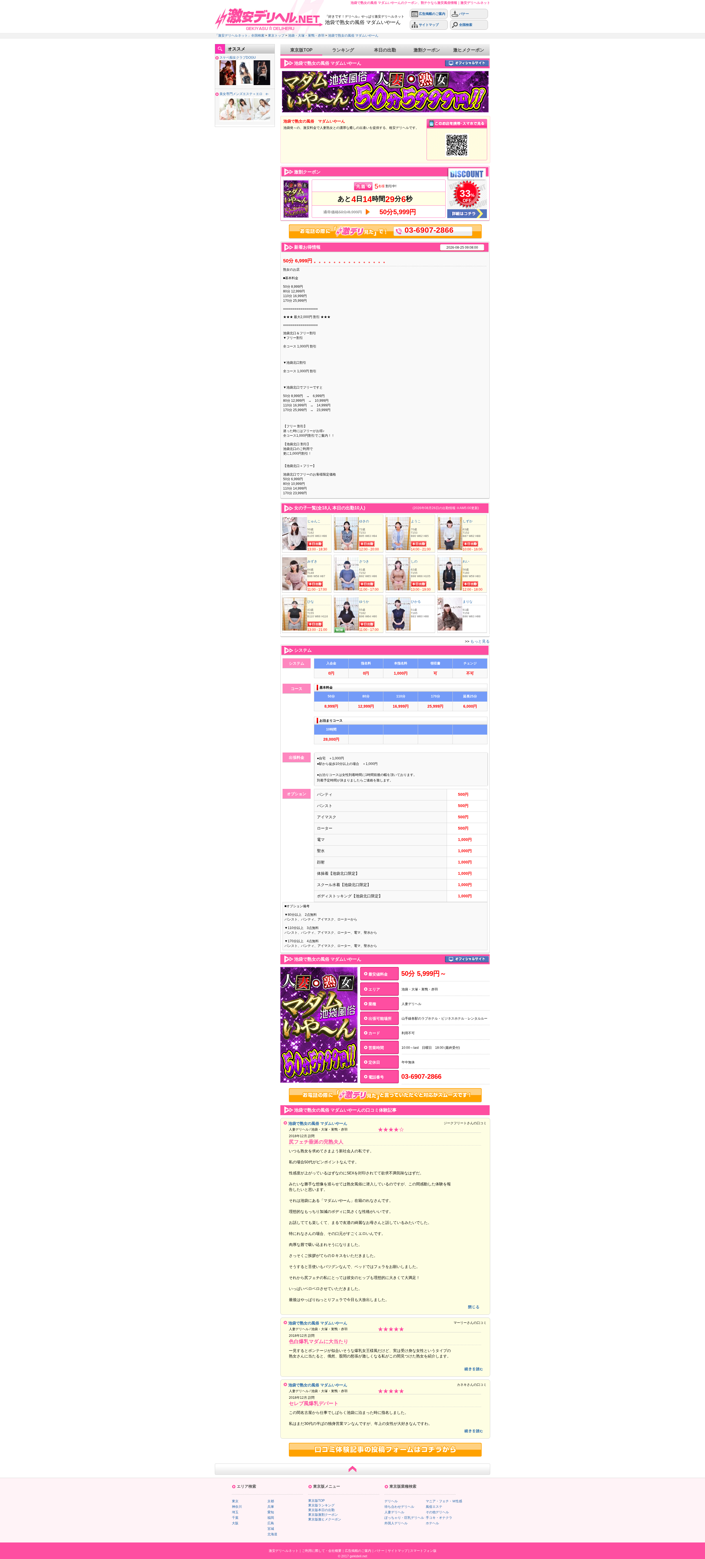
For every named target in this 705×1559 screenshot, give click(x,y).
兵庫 (270, 1507)
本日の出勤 (385, 50)
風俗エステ (434, 1507)
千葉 (235, 1518)
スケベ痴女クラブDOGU (237, 57)
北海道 (272, 1534)
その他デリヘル (437, 1512)
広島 (270, 1523)
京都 (270, 1501)
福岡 (270, 1518)
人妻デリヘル (394, 1512)
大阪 (235, 1523)
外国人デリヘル (396, 1523)
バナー (463, 14)
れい (466, 561)
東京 (235, 1501)
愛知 (270, 1512)
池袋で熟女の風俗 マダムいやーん (353, 35)
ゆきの (364, 521)
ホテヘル (432, 1523)
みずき (312, 561)
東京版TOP (301, 50)
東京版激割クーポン (323, 1515)
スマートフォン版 (423, 1551)
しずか (468, 521)
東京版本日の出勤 (321, 1510)
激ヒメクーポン (468, 50)
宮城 (270, 1529)
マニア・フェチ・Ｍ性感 (444, 1501)
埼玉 (235, 1512)
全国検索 (465, 25)
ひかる (416, 602)
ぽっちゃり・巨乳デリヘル (404, 1518)
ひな (310, 602)
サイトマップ (428, 25)
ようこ (416, 521)
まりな (468, 602)
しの (414, 561)
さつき (364, 561)
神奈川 (237, 1507)
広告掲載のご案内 (431, 14)
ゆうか (364, 602)
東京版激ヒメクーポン (324, 1519)
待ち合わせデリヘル (399, 1507)
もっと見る (480, 641)
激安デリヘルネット (284, 1551)
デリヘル (391, 1501)
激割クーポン (427, 50)
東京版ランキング (321, 1505)
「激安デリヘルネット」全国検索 (239, 35)
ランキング (343, 50)
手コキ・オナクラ (439, 1518)
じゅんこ (314, 521)
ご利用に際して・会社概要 (321, 1551)
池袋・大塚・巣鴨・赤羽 (306, 35)
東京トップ (276, 35)
